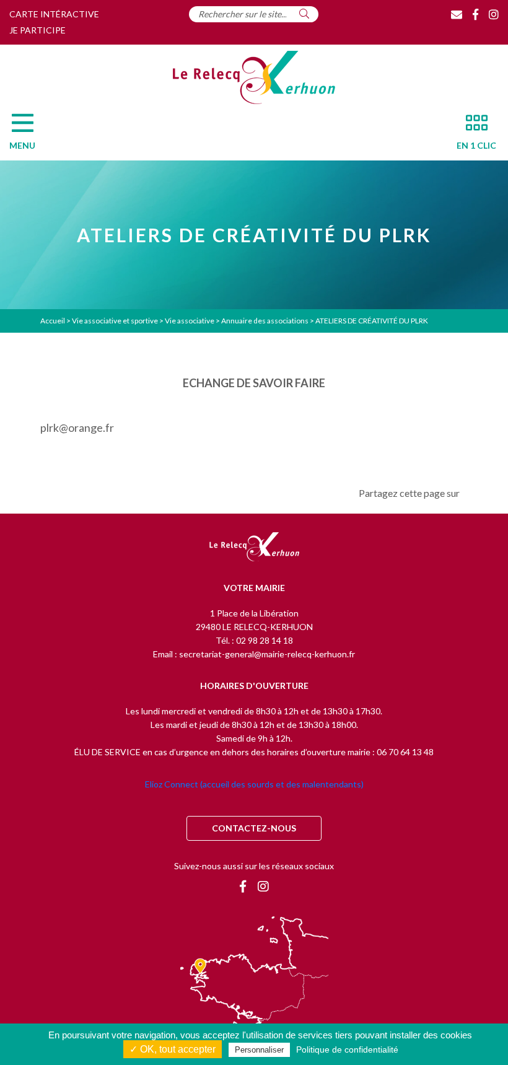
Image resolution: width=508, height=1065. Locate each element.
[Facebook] (475, 14)
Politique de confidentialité (347, 1049)
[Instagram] (494, 14)
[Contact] (456, 14)
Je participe (37, 30)
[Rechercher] (304, 13)
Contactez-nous (254, 828)
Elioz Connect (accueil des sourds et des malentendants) (254, 784)
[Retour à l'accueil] (254, 547)
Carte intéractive (54, 14)
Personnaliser (259, 1049)
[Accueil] (254, 77)
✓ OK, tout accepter (172, 1049)
